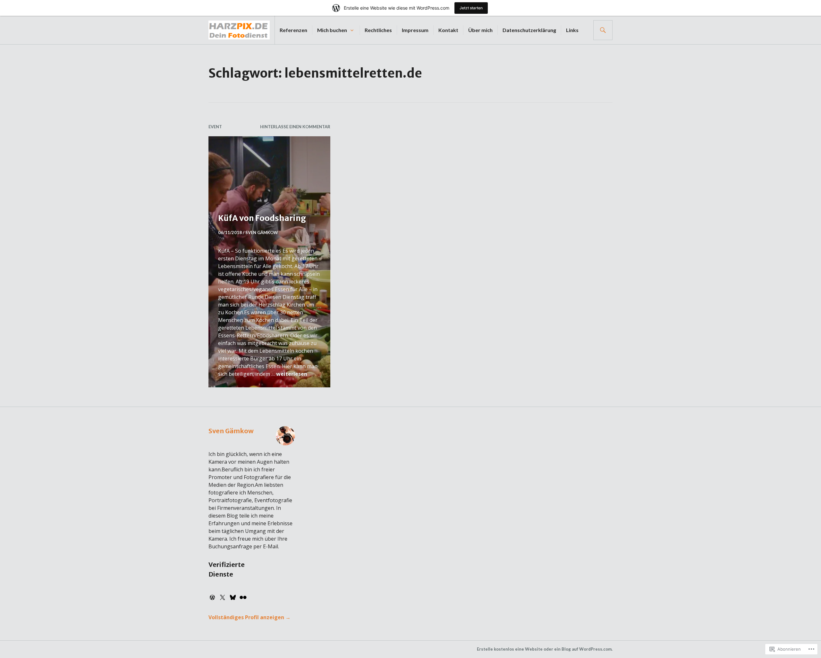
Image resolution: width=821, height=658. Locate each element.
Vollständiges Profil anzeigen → (249, 617)
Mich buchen (332, 30)
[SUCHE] (603, 30)
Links (572, 30)
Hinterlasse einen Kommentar (295, 126)
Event (215, 126)
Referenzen (293, 30)
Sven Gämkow (261, 232)
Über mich (480, 30)
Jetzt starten (471, 7)
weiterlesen (291, 373)
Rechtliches (378, 30)
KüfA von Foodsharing (262, 218)
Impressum (415, 30)
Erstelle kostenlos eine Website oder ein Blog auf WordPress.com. (545, 649)
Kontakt (448, 30)
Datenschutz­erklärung (529, 30)
